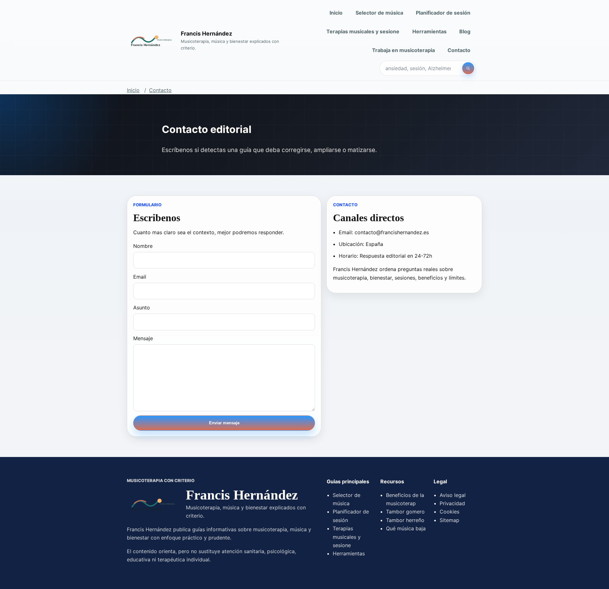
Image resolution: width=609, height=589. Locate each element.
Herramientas (429, 31)
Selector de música (379, 13)
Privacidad (452, 503)
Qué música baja (406, 528)
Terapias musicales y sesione (362, 31)
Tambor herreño (405, 520)
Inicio (336, 13)
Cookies (449, 511)
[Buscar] (468, 68)
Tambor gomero (405, 511)
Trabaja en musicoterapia (403, 50)
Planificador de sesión (443, 13)
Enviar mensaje (224, 422)
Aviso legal (453, 495)
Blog (464, 31)
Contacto (459, 50)
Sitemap (449, 520)
